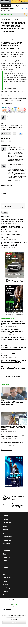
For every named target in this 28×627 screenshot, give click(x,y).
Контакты (5, 584)
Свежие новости (7, 318)
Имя (2, 188)
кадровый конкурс (6, 127)
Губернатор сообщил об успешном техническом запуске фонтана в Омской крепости (12, 227)
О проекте (5, 581)
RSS (4, 594)
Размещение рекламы (9, 577)
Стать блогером (7, 588)
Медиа (4, 553)
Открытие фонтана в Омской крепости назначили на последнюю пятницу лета (12, 220)
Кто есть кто (6, 557)
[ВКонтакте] (20, 133)
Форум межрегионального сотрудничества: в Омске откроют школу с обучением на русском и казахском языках (14, 244)
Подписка (5, 591)
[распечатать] (14, 134)
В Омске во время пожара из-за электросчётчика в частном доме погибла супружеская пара (13, 368)
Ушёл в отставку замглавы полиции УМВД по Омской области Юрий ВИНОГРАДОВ (13, 361)
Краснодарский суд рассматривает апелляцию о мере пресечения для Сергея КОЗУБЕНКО (13, 236)
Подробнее (12, 617)
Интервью (5, 560)
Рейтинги (5, 567)
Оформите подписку (18, 496)
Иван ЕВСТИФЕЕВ (6, 125)
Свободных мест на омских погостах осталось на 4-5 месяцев (12, 443)
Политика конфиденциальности (13, 612)
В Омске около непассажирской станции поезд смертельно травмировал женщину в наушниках (13, 339)
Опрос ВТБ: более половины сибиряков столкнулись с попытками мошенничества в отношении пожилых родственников (13, 347)
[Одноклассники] (21, 133)
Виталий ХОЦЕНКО (17, 125)
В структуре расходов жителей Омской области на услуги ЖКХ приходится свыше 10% (13, 323)
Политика (6, 385)
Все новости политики (6, 450)
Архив (4, 574)
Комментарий (4, 193)
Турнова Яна (10, 116)
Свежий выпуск (7, 550)
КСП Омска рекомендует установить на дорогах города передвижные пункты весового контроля (13, 402)
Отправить (4, 212)
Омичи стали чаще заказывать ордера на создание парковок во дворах (13, 435)
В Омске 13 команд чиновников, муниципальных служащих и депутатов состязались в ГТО (12, 331)
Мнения (5, 564)
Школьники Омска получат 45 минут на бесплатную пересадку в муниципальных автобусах (13, 427)
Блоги (4, 571)
